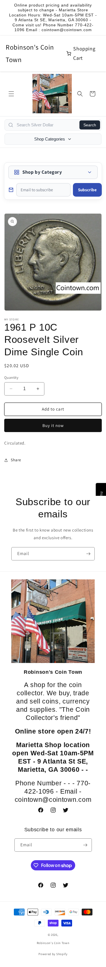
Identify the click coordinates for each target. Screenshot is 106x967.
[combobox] (46, 125)
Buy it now (53, 425)
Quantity (11, 377)
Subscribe (87, 189)
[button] (11, 94)
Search (89, 125)
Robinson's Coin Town (30, 53)
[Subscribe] (88, 553)
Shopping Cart (84, 53)
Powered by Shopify (53, 954)
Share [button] (16, 459)
